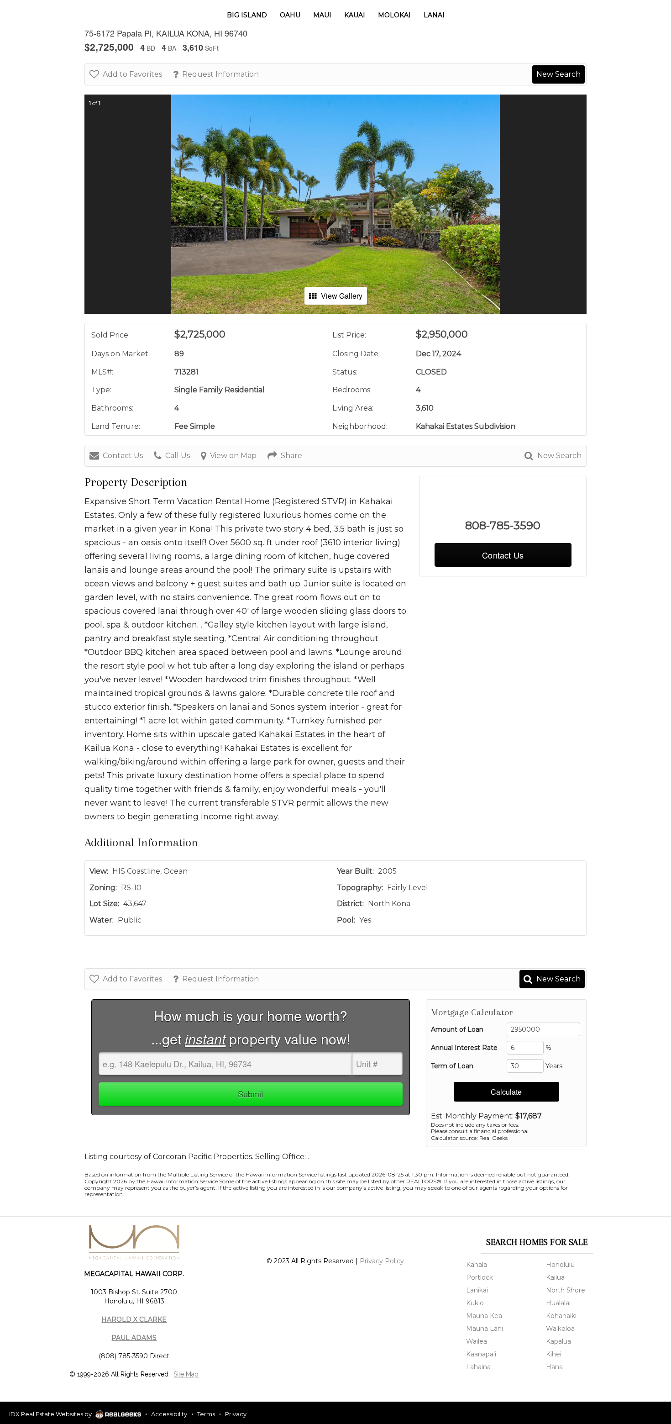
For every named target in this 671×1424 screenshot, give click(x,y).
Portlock (479, 1277)
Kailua (555, 1277)
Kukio (475, 1303)
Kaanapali (481, 1354)
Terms (206, 1414)
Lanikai (477, 1290)
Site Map (186, 1374)
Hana (554, 1367)
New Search (558, 74)
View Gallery (341, 295)
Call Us (177, 455)
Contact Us (123, 455)
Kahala (476, 1265)
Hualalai (558, 1303)
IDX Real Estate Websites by (51, 1414)
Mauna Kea (484, 1316)
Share (291, 455)
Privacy (235, 1414)
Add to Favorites (132, 74)
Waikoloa (560, 1328)
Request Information (220, 74)
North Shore (565, 1290)
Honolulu (560, 1265)
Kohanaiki (561, 1316)
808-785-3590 (502, 525)
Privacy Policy (382, 1261)
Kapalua (558, 1341)
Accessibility (169, 1414)
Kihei (553, 1354)
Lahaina (478, 1367)
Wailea (476, 1341)
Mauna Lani (484, 1328)
